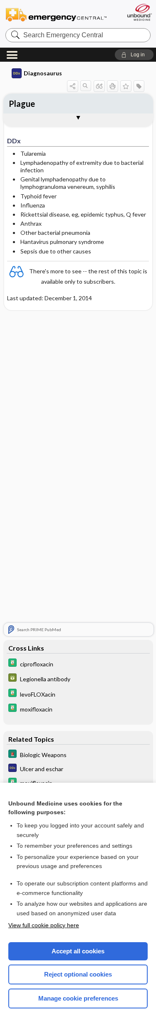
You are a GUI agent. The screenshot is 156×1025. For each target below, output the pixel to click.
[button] (134, 54)
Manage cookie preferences (78, 998)
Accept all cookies (78, 951)
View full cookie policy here (43, 925)
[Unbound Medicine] (139, 12)
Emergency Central (56, 14)
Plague (22, 104)
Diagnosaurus (43, 73)
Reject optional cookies (78, 974)
